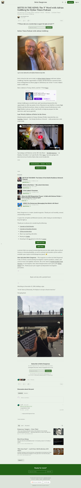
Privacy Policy (50, 375)
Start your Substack (37, 482)
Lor (21, 404)
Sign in (77, 2)
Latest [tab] (22, 425)
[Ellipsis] (63, 405)
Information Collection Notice (40, 375)
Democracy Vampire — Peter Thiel (27, 429)
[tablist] (22, 393)
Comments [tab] (20, 393)
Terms (40, 479)
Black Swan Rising (22, 439)
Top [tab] (19, 425)
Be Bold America (52, 153)
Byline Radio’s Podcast (44, 78)
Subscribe (70, 2)
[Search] (62, 2)
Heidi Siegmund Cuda (25, 16)
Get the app (46, 482)
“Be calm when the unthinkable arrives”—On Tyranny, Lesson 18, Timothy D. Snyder (34, 441)
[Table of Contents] (1, 244)
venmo (44, 239)
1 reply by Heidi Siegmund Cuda (28, 413)
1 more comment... (21, 419)
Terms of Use (46, 373)
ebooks (28, 236)
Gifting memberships (26, 231)
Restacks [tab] (26, 393)
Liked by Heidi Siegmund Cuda (27, 406)
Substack (34, 485)
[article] (40, 432)
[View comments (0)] (30, 435)
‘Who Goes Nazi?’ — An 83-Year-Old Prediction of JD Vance (33, 449)
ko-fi (30, 239)
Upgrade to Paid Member (27, 226)
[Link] (16, 31)
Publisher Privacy (47, 477)
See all (20, 460)
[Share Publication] (65, 2)
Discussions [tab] (27, 425)
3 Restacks (32, 379)
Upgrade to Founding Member (28, 229)
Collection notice (46, 479)
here (46, 88)
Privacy (37, 479)
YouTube (20, 119)
